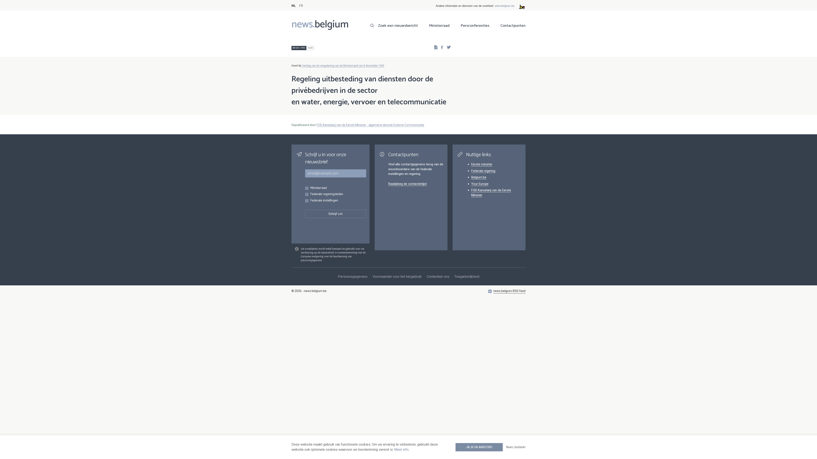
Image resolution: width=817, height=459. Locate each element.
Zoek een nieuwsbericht (398, 26)
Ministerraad (439, 26)
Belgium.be (478, 177)
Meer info (401, 450)
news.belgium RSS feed (509, 291)
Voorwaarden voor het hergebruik (397, 277)
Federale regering (483, 171)
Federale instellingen (324, 200)
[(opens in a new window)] (440, 47)
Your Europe (479, 184)
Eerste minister (481, 164)
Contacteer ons (438, 277)
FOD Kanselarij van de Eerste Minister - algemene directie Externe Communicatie (370, 125)
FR (301, 6)
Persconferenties (475, 26)
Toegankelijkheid (466, 277)
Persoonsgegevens (352, 277)
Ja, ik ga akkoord (479, 447)
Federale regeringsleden (326, 194)
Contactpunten (513, 26)
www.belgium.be (504, 5)
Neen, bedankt (516, 447)
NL (293, 6)
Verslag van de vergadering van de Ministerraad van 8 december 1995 (343, 65)
